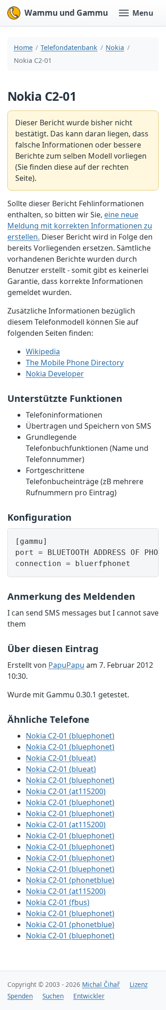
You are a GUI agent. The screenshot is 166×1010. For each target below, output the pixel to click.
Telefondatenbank (69, 47)
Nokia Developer (55, 374)
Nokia (115, 47)
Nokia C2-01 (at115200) (66, 791)
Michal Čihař (101, 984)
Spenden (20, 996)
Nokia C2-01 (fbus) (57, 902)
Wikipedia (43, 351)
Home (23, 47)
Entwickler (89, 996)
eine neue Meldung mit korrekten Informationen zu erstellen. (79, 225)
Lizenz (139, 984)
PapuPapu (66, 665)
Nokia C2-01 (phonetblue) (70, 880)
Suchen (53, 996)
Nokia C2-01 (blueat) (61, 758)
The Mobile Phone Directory (75, 362)
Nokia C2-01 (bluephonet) (70, 736)
